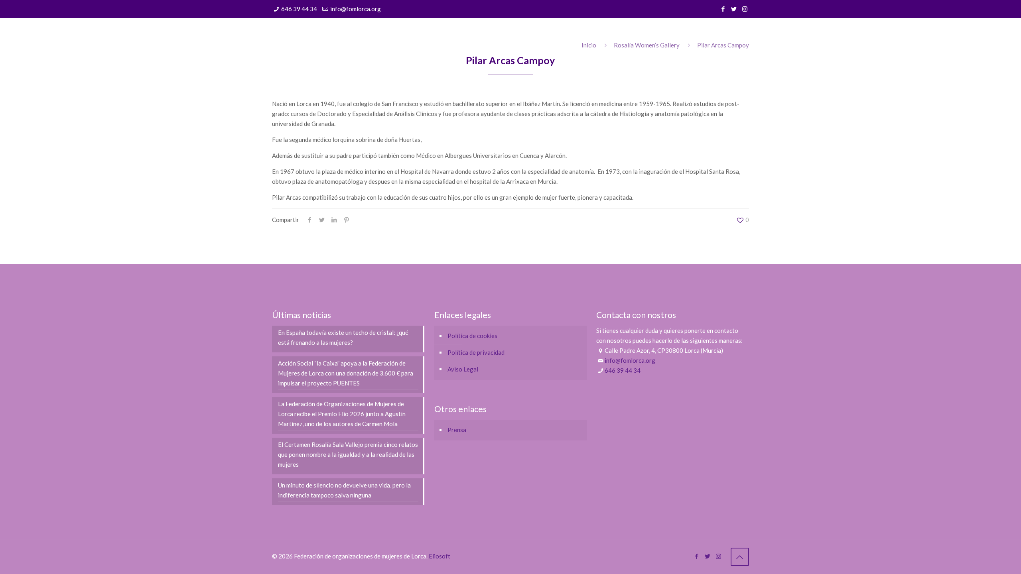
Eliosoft (439, 556)
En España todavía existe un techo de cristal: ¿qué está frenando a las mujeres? (343, 337)
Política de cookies (472, 335)
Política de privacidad (476, 352)
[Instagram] (745, 8)
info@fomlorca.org (355, 8)
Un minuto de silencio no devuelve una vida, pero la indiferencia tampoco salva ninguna (344, 490)
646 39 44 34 (299, 8)
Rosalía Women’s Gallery (647, 45)
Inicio (588, 45)
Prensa (456, 429)
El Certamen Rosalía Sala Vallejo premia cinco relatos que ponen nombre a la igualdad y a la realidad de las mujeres (348, 454)
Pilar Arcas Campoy (723, 45)
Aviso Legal (462, 369)
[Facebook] (723, 8)
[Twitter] (734, 8)
